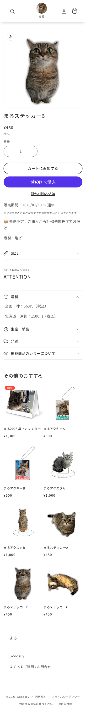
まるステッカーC (55, 607)
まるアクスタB (14, 548)
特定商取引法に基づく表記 (36, 704)
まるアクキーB (14, 488)
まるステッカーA (55, 548)
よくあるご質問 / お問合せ (30, 666)
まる (13, 637)
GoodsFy (17, 656)
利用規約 (41, 696)
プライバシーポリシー (66, 696)
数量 (7, 141)
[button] (12, 11)
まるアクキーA (54, 429)
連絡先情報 (65, 704)
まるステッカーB (16, 607)
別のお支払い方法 (43, 193)
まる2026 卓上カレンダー (22, 429)
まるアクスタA (54, 488)
